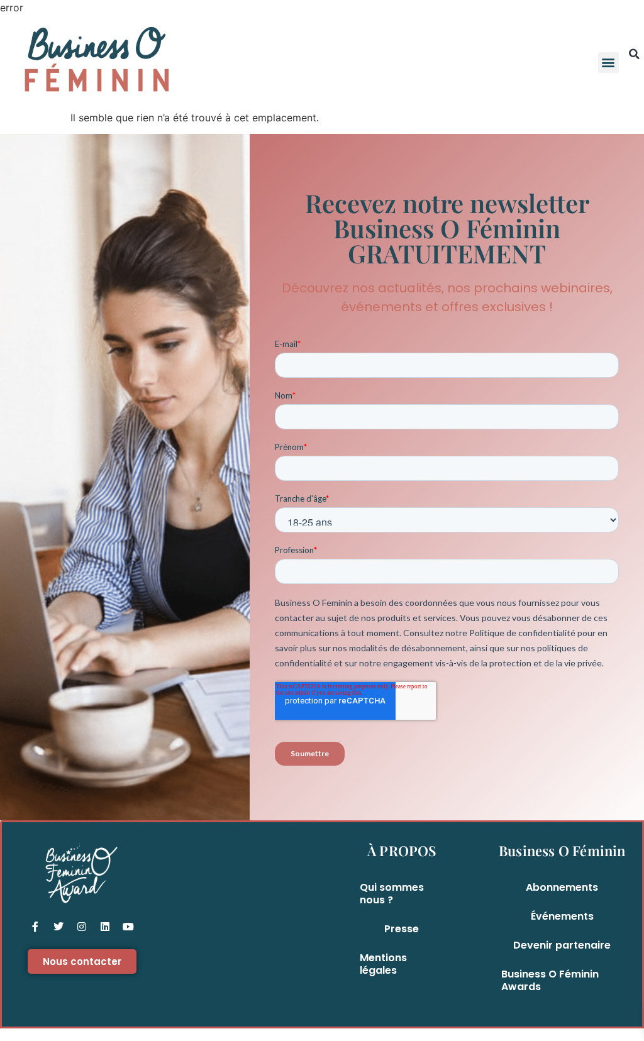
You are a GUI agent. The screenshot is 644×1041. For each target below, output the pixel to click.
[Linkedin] (105, 927)
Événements (562, 916)
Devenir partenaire (562, 945)
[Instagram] (82, 927)
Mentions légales (383, 964)
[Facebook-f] (35, 927)
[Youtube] (128, 927)
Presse (401, 929)
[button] (608, 62)
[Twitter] (58, 927)
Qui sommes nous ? (392, 893)
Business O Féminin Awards (550, 980)
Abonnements (562, 887)
